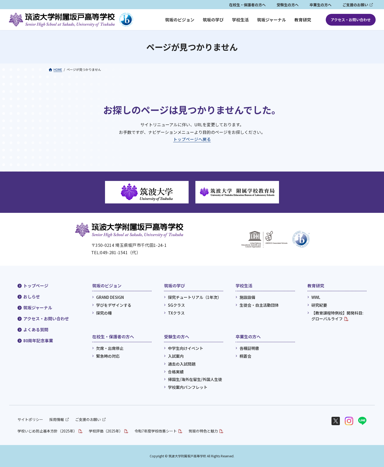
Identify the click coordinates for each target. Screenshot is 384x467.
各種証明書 (249, 348)
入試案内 (176, 356)
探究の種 (104, 313)
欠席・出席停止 (110, 348)
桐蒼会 (245, 356)
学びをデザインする (113, 305)
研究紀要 (319, 305)
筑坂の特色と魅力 (203, 431)
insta (349, 421)
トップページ (35, 285)
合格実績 (176, 371)
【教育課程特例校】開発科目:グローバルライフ (337, 316)
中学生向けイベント (185, 348)
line (362, 421)
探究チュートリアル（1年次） (194, 297)
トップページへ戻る (192, 139)
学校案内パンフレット (187, 387)
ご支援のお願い (355, 4)
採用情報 (56, 419)
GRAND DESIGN (110, 297)
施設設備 (247, 297)
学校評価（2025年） (106, 431)
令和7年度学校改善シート (156, 431)
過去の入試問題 (181, 364)
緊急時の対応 (108, 356)
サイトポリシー (30, 419)
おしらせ (31, 296)
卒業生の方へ (320, 4)
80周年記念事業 (38, 340)
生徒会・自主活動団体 (259, 305)
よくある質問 (35, 329)
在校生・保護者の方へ (247, 4)
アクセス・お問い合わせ (351, 19)
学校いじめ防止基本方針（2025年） (47, 431)
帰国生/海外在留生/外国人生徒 (195, 379)
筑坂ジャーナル (37, 307)
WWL (315, 297)
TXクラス (176, 313)
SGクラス (176, 305)
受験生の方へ (288, 4)
